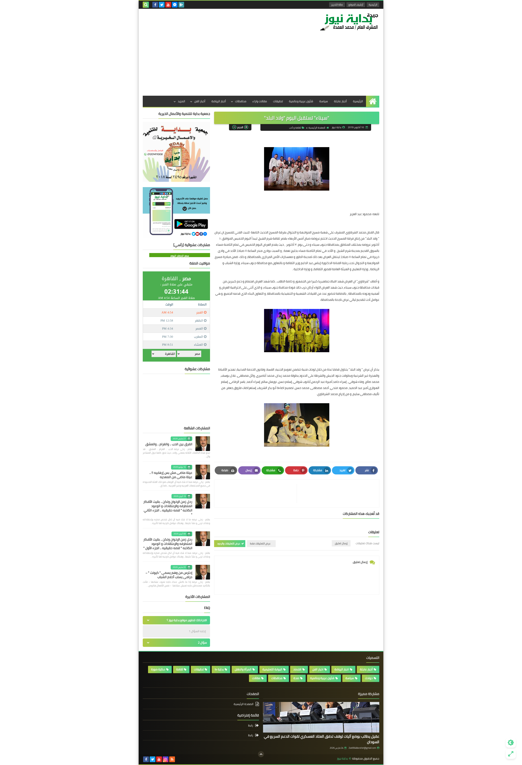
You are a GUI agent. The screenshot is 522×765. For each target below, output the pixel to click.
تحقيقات (278, 101)
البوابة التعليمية (272, 669)
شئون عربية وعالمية (301, 101)
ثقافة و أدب (295, 127)
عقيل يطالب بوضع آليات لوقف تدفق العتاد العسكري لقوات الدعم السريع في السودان (321, 739)
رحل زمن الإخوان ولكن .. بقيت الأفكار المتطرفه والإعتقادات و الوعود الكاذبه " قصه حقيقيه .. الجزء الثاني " (167, 508)
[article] (257, 493)
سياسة (323, 101)
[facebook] (155, 5)
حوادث (369, 678)
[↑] (261, 754)
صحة (296, 678)
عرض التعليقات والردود (228, 543)
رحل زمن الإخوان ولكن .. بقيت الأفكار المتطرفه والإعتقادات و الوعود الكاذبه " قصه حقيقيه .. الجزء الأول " (167, 543)
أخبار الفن (199, 101)
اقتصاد (297, 669)
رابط (250, 725)
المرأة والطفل (243, 669)
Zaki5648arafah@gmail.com (362, 748)
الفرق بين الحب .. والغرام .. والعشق (168, 444)
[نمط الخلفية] (511, 754)
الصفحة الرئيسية (317, 127)
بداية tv (219, 669)
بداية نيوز (342, 758)
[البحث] (146, 5)
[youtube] (168, 5)
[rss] (172, 759)
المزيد (181, 101)
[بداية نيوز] (349, 21)
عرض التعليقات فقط (260, 543)
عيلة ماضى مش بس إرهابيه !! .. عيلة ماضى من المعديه (170, 475)
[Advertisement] (261, 65)
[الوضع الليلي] (511, 742)
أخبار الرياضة (218, 101)
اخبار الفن (317, 669)
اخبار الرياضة (341, 669)
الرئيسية (373, 4)
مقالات (256, 678)
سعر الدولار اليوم (179, 255)
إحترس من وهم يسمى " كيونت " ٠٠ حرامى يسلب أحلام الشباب (169, 575)
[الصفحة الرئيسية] (372, 101)
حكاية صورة (158, 669)
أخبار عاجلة (340, 101)
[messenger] (175, 5)
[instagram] (165, 759)
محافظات (240, 101)
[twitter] (162, 5)
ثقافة (179, 669)
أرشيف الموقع (355, 4)
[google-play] (181, 5)
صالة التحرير (337, 4)
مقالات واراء (259, 101)
